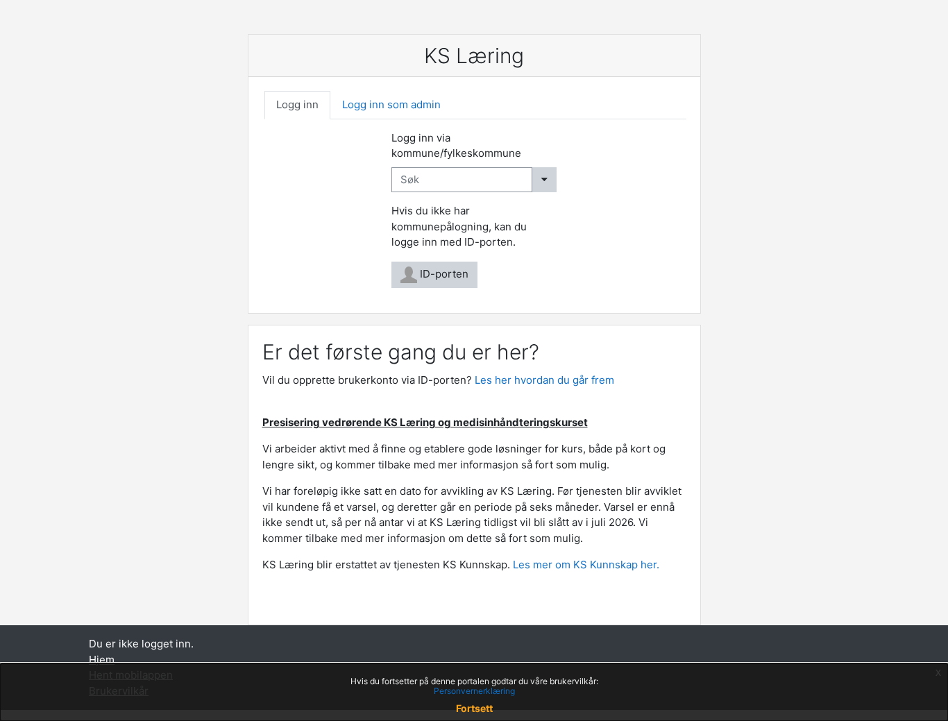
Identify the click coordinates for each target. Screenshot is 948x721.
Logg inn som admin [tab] (391, 104)
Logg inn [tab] (297, 104)
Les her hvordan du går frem (544, 380)
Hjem (102, 659)
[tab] (297, 105)
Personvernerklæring (474, 691)
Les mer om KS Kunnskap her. (587, 564)
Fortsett (474, 708)
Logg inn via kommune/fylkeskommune (456, 145)
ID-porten (442, 273)
